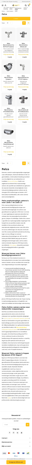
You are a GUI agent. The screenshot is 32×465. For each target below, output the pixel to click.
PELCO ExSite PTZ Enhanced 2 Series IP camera (16, 318)
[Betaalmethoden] (4, 453)
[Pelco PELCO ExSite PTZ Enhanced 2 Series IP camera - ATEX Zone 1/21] (8, 99)
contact (9, 398)
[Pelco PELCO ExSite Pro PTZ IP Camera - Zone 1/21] (23, 67)
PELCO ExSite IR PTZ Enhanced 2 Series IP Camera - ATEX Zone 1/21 (23, 111)
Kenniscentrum (26, 1)
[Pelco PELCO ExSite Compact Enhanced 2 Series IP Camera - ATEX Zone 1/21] (8, 67)
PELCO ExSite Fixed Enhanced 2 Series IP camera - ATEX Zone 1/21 (8, 143)
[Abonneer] (27, 424)
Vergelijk (10, 57)
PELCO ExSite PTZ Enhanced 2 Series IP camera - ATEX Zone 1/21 (8, 111)
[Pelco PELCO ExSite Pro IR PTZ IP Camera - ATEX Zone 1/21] (8, 34)
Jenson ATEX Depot (13, 181)
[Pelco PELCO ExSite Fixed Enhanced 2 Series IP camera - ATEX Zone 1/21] (8, 132)
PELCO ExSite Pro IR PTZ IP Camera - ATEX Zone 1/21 (8, 46)
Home (3, 11)
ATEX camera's (13, 245)
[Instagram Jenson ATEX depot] (13, 432)
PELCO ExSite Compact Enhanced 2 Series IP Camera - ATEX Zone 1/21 (8, 78)
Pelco (16, 11)
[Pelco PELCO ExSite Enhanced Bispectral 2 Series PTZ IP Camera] (23, 34)
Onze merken (10, 11)
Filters (16, 18)
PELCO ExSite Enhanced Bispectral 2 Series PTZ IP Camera (23, 46)
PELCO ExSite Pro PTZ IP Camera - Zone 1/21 (23, 78)
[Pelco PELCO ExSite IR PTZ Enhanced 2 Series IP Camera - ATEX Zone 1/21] (23, 99)
